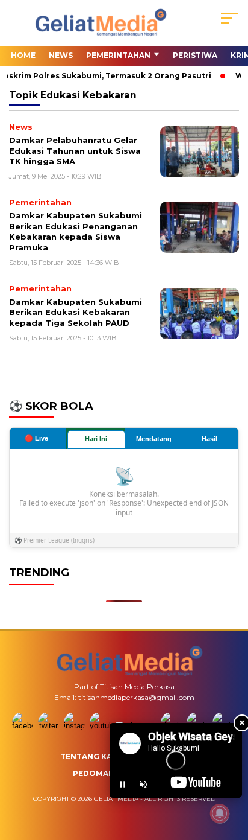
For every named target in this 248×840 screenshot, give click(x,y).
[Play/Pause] (122, 784)
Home (23, 55)
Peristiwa (195, 55)
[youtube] (101, 725)
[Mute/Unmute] (143, 784)
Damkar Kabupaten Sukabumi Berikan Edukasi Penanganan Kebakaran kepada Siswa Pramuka (75, 231)
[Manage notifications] (219, 813)
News (61, 55)
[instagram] (75, 725)
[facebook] (24, 725)
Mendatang (154, 438)
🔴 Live (36, 438)
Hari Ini (96, 438)
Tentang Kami (91, 756)
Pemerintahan (118, 55)
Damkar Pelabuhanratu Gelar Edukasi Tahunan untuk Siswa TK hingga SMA (75, 150)
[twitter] (49, 725)
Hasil (209, 438)
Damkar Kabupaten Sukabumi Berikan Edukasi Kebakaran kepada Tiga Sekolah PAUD (75, 312)
